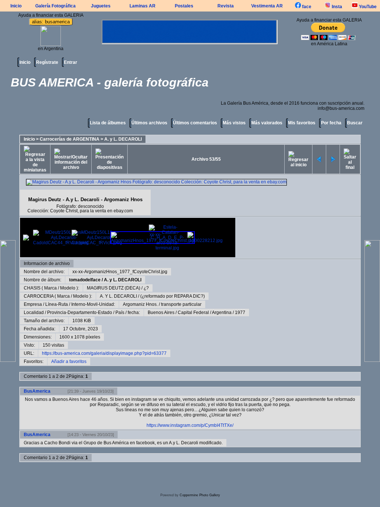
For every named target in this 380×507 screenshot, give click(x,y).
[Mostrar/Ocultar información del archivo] (70, 159)
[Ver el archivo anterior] (319, 159)
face (306, 6)
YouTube (367, 6)
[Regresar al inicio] (298, 159)
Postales (184, 6)
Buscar (355, 122)
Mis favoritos (301, 122)
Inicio (16, 6)
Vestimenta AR (267, 6)
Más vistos (234, 122)
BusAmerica (37, 391)
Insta (336, 6)
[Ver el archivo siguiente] (333, 159)
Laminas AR (142, 6)
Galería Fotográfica (55, 6)
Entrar (70, 62)
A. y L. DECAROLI (123, 139)
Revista (225, 6)
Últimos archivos (149, 122)
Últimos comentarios (195, 122)
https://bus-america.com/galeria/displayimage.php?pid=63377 (104, 353)
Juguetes (101, 6)
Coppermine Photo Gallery (200, 495)
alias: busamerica (51, 21)
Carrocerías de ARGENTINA (69, 139)
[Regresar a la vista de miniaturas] (35, 159)
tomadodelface (85, 279)
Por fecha (331, 122)
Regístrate (47, 62)
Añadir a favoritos (68, 361)
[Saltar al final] (350, 159)
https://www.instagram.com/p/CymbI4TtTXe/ (190, 425)
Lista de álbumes (108, 122)
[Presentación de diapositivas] (109, 159)
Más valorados (266, 122)
